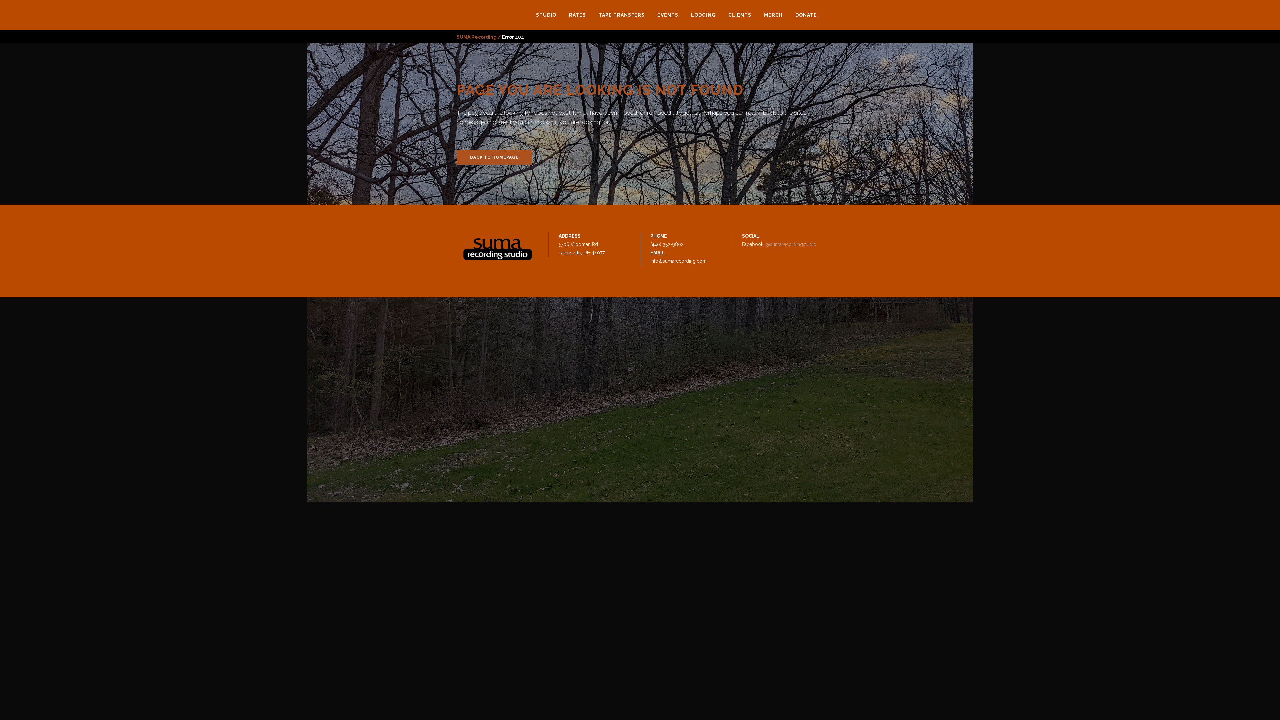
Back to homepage (494, 157)
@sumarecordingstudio (791, 244)
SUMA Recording (477, 37)
